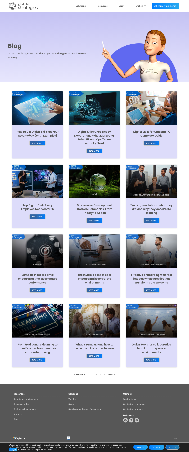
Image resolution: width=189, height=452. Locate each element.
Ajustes (172, 447)
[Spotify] (125, 420)
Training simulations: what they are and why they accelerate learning (151, 209)
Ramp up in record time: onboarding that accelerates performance (37, 278)
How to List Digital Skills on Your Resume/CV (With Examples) (37, 133)
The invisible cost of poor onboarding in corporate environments (94, 278)
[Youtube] (137, 420)
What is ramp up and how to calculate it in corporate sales (94, 346)
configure (13, 449)
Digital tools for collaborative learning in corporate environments (151, 348)
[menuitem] (140, 6)
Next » (111, 374)
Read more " (37, 143)
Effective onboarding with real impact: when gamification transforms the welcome (151, 278)
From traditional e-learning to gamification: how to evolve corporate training (37, 348)
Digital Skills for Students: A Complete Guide (151, 133)
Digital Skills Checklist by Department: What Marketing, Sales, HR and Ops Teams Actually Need (94, 137)
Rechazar (157, 447)
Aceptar (140, 447)
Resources (102, 5)
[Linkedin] (131, 420)
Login (121, 5)
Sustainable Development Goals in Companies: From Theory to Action (94, 209)
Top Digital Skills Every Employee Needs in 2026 (37, 207)
